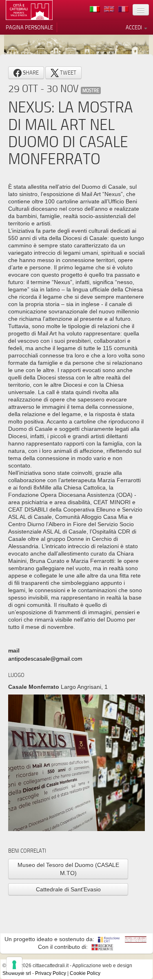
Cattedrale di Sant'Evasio (68, 889)
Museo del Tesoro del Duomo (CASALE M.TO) (68, 869)
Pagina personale (29, 27)
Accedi (134, 27)
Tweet (67, 72)
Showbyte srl (16, 973)
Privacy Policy (50, 973)
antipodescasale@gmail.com (45, 658)
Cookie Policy (85, 973)
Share (30, 72)
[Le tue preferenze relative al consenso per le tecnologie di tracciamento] (14, 964)
